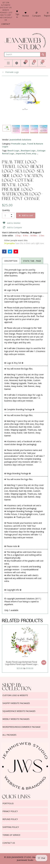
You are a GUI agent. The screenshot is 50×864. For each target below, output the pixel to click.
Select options (43, 662)
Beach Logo (13, 150)
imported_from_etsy (26, 153)
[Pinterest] (15, 251)
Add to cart (27, 215)
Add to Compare (14, 227)
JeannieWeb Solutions (20, 139)
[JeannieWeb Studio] (25, 41)
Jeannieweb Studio (25, 860)
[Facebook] (4, 251)
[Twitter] (10, 251)
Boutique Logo (28, 150)
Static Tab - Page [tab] (32, 261)
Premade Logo (12, 72)
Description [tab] (10, 261)
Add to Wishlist (13, 223)
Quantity (6, 210)
